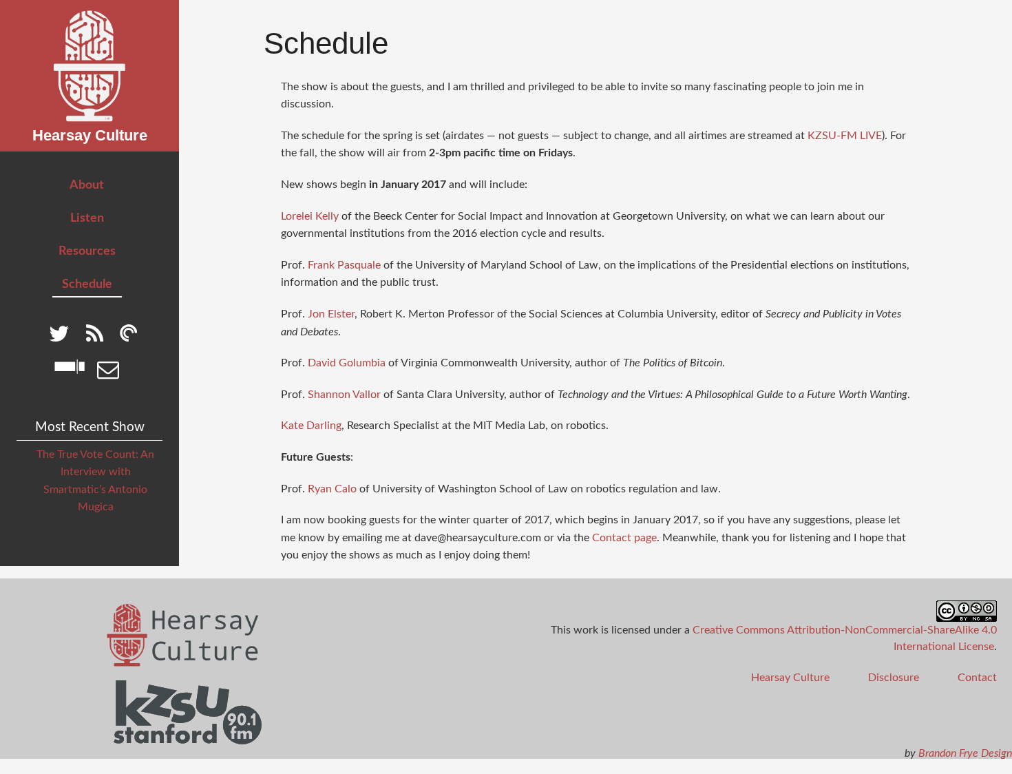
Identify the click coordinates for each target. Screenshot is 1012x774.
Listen (87, 218)
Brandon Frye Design (965, 753)
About (87, 185)
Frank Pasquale (344, 265)
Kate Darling (311, 425)
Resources (87, 251)
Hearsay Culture (790, 677)
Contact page (624, 537)
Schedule (87, 284)
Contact (977, 677)
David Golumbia (347, 362)
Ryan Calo (332, 488)
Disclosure (893, 677)
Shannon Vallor (344, 394)
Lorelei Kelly (310, 216)
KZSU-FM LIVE (845, 135)
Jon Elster (331, 314)
